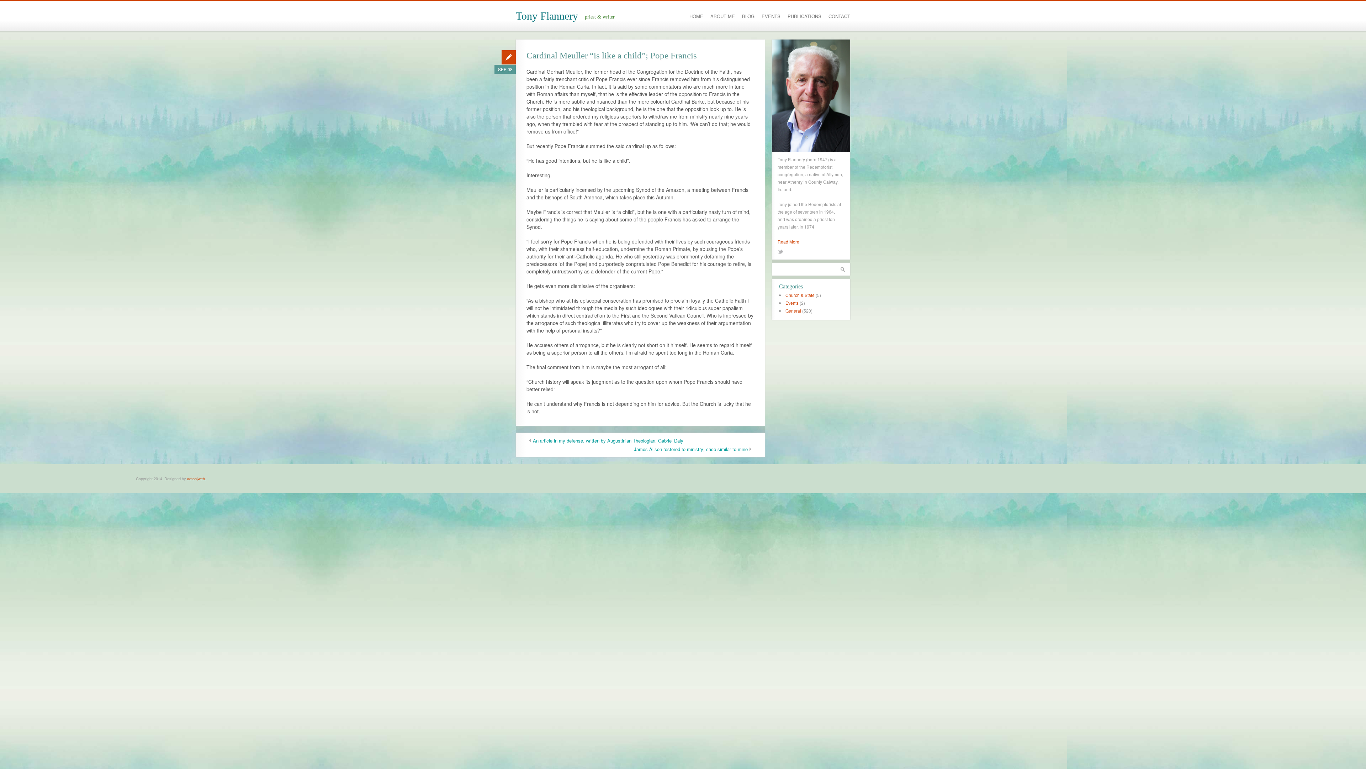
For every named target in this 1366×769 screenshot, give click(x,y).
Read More (788, 242)
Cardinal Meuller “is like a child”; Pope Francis (611, 55)
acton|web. (196, 478)
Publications (804, 16)
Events (771, 16)
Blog (748, 16)
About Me (722, 16)
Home (696, 16)
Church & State (800, 295)
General (793, 311)
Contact (839, 16)
